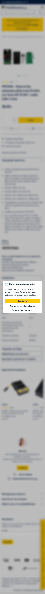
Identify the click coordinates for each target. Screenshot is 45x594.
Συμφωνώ (22, 301)
